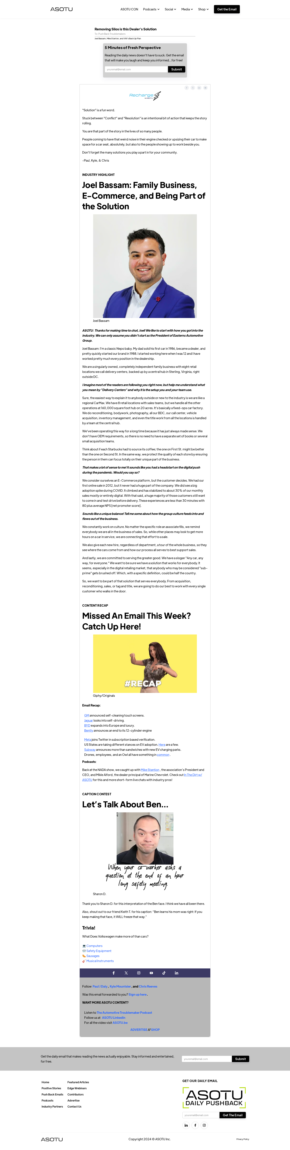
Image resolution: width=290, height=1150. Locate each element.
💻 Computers (92, 946)
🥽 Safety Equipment (96, 951)
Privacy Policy (242, 1139)
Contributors (75, 1094)
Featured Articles (78, 1082)
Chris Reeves (148, 986)
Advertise (73, 1100)
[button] (151, 9)
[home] (61, 9)
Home (45, 1082)
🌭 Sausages (91, 956)
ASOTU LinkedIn (113, 1017)
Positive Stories (51, 1088)
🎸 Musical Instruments (98, 961)
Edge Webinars (77, 1088)
